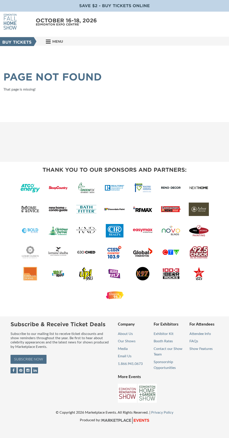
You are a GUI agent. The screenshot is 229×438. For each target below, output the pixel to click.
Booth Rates (163, 341)
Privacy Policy (162, 412)
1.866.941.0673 (130, 364)
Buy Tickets (17, 42)
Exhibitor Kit (164, 334)
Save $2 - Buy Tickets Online (114, 5)
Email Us (124, 356)
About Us (125, 334)
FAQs (193, 341)
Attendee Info (200, 334)
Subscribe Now (28, 359)
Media (123, 349)
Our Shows (127, 341)
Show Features (201, 349)
